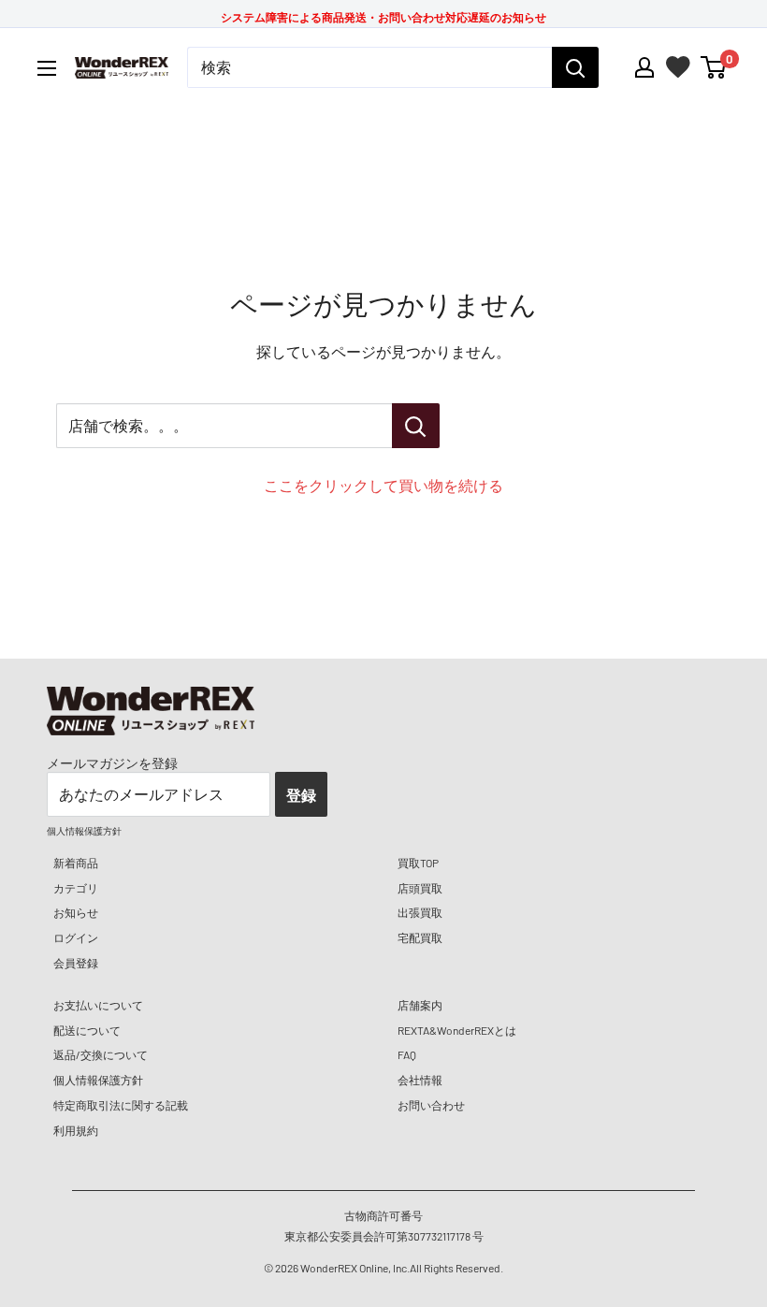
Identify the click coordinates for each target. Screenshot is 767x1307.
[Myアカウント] (644, 67)
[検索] (575, 67)
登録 (301, 795)
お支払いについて (98, 1004)
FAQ (407, 1054)
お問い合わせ (431, 1104)
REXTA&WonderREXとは (457, 1030)
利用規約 (75, 1130)
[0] (714, 67)
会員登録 (75, 962)
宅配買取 (420, 937)
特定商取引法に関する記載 (120, 1104)
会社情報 (420, 1079)
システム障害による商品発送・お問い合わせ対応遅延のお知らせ (383, 16)
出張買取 (420, 912)
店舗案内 (420, 1004)
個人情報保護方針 (98, 1079)
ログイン (75, 937)
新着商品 (75, 862)
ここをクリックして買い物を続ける (383, 485)
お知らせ (75, 912)
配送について (87, 1030)
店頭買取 (420, 887)
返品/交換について (100, 1054)
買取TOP (418, 862)
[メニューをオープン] (46, 68)
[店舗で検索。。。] (416, 425)
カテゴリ (75, 887)
